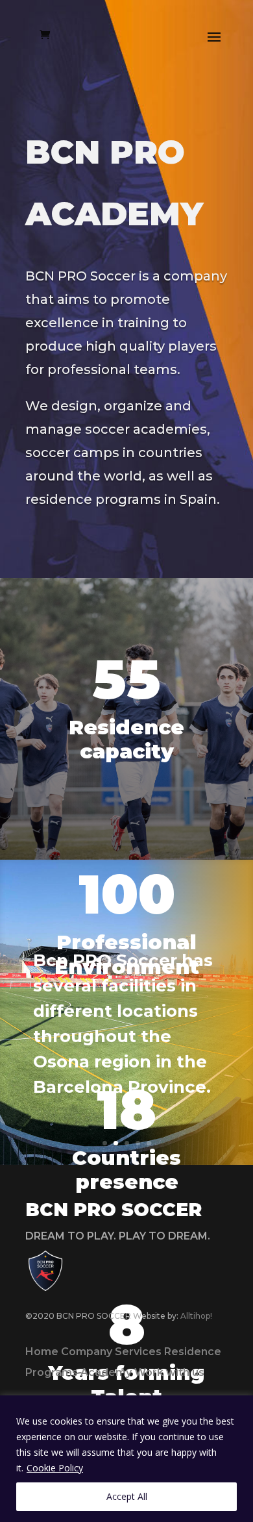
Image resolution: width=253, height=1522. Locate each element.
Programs (51, 1372)
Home (41, 1351)
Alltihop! (196, 1316)
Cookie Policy (55, 1468)
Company (86, 1351)
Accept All (126, 1496)
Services (138, 1351)
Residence (192, 1351)
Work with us (169, 1372)
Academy (106, 1372)
